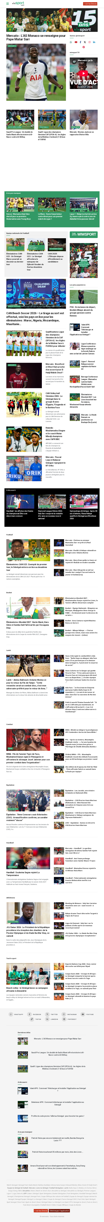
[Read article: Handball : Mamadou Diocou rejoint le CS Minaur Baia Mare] (59, 870)
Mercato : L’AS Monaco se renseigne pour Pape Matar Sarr (36, 37)
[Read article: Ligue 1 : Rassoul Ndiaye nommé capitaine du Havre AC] (75, 364)
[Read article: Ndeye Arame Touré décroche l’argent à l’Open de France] (59, 916)
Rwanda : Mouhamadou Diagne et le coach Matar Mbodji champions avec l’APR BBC (55, 433)
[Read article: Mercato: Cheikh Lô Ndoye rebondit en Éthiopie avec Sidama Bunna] (59, 553)
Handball (12, 506)
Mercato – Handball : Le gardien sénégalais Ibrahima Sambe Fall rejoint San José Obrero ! (81, 850)
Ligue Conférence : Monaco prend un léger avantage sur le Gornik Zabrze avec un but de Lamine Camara (83, 349)
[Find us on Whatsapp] (71, 42)
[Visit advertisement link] (52, 20)
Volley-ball (13, 394)
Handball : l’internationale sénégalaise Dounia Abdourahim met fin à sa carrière (81, 880)
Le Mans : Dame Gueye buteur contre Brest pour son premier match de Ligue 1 (50, 216)
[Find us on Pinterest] (84, 47)
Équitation (13, 809)
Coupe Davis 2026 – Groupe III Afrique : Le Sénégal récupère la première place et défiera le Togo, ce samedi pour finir (81, 986)
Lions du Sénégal (42, 1188)
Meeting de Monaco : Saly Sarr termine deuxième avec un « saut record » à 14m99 (81, 905)
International (56, 249)
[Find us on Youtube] (76, 42)
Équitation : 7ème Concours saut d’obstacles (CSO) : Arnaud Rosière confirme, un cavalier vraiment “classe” (27, 817)
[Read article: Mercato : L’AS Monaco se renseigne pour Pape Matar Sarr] (36, 72)
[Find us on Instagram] (90, 42)
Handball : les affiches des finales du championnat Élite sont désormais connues (19, 513)
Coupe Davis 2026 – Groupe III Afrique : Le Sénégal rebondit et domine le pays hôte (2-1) (81, 996)
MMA (10, 748)
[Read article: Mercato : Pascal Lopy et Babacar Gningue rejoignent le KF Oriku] (24, 468)
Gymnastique (77, 506)
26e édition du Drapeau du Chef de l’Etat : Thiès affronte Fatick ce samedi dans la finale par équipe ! (81, 769)
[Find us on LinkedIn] (94, 42)
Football (44, 127)
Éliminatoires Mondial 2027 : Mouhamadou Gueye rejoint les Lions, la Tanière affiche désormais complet (81, 600)
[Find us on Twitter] (85, 42)
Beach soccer (14, 306)
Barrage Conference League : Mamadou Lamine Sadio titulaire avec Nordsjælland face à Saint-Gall (84, 382)
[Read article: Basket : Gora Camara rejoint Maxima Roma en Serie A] (59, 623)
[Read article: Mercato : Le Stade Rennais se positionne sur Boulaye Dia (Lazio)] (75, 417)
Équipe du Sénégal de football (17, 1188)
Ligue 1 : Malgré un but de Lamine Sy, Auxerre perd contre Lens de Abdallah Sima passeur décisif (83, 216)
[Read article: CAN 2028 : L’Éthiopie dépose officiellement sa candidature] (57, 244)
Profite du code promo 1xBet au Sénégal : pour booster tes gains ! (57, 1116)
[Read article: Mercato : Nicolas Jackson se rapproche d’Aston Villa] (84, 120)
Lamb (10, 674)
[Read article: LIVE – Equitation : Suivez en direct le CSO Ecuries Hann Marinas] (59, 825)
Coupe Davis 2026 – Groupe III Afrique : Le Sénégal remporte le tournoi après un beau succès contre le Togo (81, 976)
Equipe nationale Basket (19, 616)
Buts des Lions (14, 127)
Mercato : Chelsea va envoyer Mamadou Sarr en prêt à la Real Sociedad (78, 542)
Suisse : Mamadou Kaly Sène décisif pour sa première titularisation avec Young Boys (18, 216)
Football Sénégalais (56, 1188)
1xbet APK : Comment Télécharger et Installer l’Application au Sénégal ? (81, 330)
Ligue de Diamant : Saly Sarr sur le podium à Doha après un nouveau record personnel (79, 925)
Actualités (26, 1191)
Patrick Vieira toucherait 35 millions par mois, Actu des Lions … (57, 1152)
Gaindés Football (79, 209)
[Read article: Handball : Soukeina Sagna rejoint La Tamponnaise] (28, 858)
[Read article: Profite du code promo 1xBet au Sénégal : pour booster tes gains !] (23, 1118)
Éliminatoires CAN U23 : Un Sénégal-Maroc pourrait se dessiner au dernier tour (14, 259)
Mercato (12, 46)
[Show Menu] (7, 4)
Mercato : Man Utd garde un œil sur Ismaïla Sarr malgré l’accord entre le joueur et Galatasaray (80, 572)
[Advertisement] (52, 165)
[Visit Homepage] (18, 3)
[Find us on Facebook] (80, 42)
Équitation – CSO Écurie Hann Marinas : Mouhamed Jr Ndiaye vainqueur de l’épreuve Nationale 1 (81, 815)
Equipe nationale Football (33, 247)
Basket (11, 429)
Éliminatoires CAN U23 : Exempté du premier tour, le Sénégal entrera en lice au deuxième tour (26, 567)
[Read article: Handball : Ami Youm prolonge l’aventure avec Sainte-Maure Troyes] (59, 861)
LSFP (25, 1193)
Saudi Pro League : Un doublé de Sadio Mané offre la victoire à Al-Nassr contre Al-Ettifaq (19, 134)
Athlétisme (45, 506)
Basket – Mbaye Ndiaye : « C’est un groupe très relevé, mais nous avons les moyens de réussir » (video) (81, 632)
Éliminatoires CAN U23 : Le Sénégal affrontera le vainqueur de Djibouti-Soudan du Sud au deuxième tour (35, 262)
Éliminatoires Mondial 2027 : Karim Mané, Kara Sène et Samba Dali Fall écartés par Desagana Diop (27, 625)
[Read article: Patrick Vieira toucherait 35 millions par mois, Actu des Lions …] (23, 1154)
